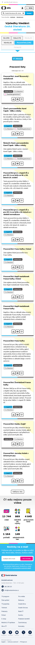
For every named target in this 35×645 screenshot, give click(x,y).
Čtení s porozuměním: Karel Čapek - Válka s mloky (14, 109)
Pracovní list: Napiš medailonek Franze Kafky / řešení (16, 277)
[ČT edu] (6, 9)
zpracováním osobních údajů (22, 568)
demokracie (20, 17)
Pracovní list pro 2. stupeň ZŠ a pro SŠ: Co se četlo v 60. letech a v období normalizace (17, 212)
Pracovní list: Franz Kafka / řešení (17, 249)
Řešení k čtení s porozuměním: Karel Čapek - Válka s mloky (16, 144)
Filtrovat (19, 59)
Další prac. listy (17, 492)
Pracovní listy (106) (24, 43)
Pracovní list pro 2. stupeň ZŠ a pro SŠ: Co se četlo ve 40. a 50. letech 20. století (16, 175)
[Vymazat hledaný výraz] (23, 13)
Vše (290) (6, 38)
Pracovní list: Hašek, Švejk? (14, 424)
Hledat (29, 13)
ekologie (12, 17)
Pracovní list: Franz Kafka (14, 341)
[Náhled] (17, 99)
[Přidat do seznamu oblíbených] (21, 99)
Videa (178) (17, 38)
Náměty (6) (8, 43)
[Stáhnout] (13, 99)
